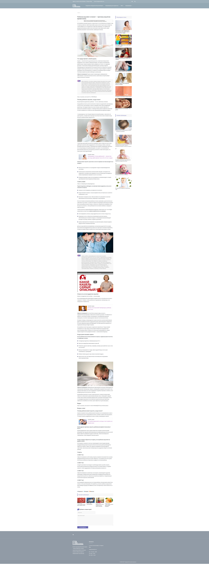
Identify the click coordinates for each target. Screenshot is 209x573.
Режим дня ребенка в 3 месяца (121, 174)
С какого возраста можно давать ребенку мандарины (109, 505)
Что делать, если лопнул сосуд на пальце (123, 96)
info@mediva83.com (100, 1)
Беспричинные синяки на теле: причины (123, 71)
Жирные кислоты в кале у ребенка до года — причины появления (100, 505)
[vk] (132, 1)
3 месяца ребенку (89, 504)
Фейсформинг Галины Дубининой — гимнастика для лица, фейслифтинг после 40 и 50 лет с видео (122, 31)
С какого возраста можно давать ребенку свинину (81, 505)
